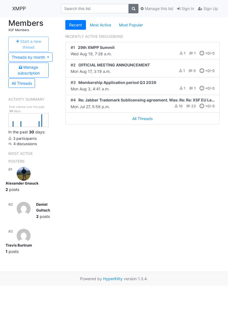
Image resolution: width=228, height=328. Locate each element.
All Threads (22, 83)
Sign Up (210, 8)
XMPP (19, 8)
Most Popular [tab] (131, 25)
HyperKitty (113, 278)
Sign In (187, 8)
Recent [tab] (75, 25)
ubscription (29, 70)
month (29, 57)
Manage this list (158, 8)
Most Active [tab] (100, 25)
